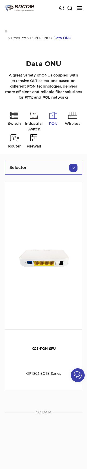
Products (18, 38)
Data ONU (62, 38)
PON (34, 38)
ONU (46, 38)
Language (61, 8)
